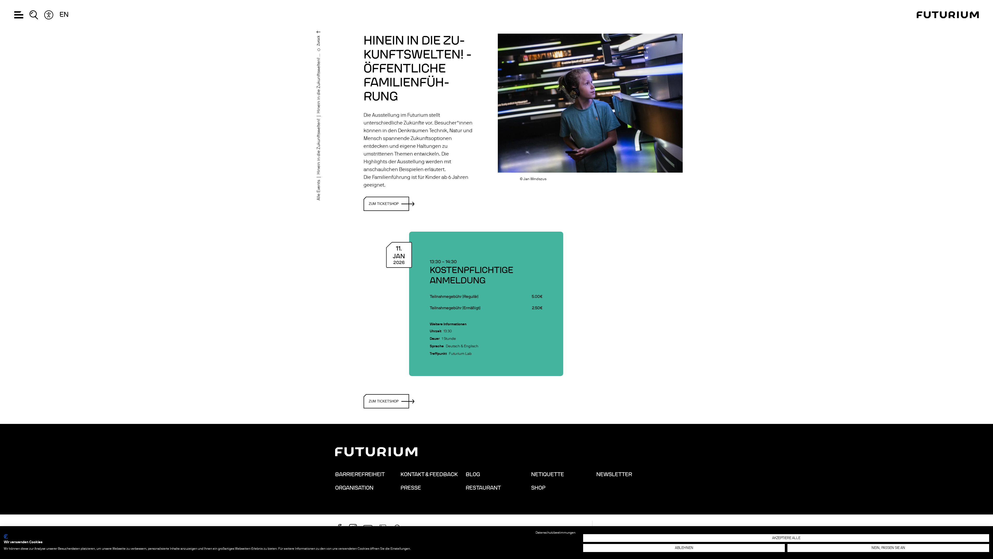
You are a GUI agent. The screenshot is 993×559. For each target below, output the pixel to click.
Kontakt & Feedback (429, 474)
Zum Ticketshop (384, 204)
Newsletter (614, 474)
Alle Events (318, 190)
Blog (473, 474)
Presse (411, 488)
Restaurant (483, 488)
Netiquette (547, 474)
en (64, 14)
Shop (538, 487)
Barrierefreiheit (360, 474)
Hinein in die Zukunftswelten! (318, 146)
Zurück (318, 40)
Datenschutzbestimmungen (555, 532)
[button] (18, 14)
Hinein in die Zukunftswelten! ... (318, 83)
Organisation (354, 488)
